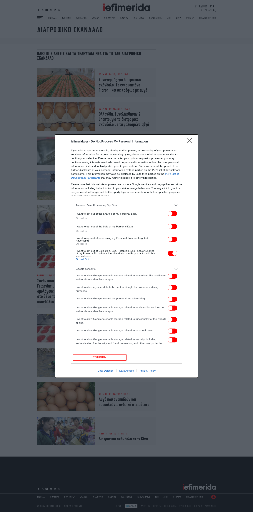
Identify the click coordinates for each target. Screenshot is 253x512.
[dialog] (126, 256)
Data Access (126, 370)
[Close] (190, 141)
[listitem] (126, 205)
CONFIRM (100, 357)
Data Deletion (106, 370)
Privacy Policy (147, 370)
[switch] (172, 213)
